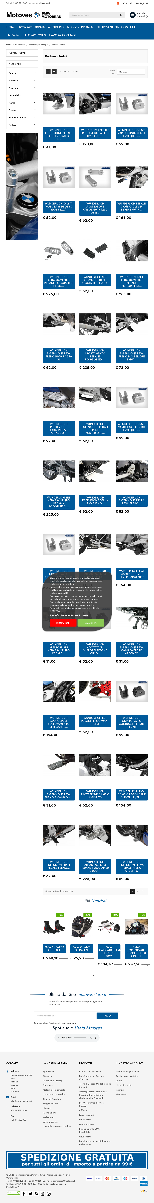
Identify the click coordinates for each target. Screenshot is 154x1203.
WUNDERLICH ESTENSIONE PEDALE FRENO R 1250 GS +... (58, 134)
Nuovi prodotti (86, 1115)
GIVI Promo (85, 1136)
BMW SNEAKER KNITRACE (54, 948)
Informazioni (49, 1112)
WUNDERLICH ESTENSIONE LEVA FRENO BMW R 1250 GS (59, 355)
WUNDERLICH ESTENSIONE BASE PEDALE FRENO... (59, 865)
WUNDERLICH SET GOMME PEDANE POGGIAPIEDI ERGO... (95, 280)
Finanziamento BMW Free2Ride (89, 1130)
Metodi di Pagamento (54, 1089)
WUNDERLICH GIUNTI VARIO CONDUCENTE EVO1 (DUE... (132, 133)
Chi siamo (48, 1085)
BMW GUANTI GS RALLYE (82, 948)
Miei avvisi (121, 1094)
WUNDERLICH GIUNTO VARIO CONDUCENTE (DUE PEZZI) (132, 722)
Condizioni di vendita (54, 1094)
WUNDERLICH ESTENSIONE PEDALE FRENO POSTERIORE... (95, 428)
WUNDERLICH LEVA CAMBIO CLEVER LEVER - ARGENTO (131, 574)
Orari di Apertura (52, 1099)
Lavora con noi (50, 1122)
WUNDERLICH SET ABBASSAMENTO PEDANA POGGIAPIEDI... (59, 502)
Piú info (54, 615)
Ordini (119, 1080)
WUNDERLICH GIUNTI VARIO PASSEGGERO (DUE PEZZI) (59, 207)
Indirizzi (120, 1089)
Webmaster (48, 1117)
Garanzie (47, 1076)
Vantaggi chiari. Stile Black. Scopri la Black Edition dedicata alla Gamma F (93, 1095)
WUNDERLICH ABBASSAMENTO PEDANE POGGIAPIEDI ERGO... (58, 281)
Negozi (47, 1108)
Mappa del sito (50, 1103)
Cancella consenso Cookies (57, 1126)
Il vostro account (129, 1063)
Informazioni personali (127, 1071)
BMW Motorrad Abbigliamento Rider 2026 (95, 1143)
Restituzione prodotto (127, 1076)
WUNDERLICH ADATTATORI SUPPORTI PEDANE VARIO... (95, 649)
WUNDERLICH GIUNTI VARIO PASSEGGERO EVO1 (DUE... (132, 427)
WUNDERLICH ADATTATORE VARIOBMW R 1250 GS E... (95, 208)
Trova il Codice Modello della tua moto (95, 1085)
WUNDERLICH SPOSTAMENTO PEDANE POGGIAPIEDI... (95, 355)
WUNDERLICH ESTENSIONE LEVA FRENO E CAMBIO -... (59, 794)
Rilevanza (131, 72)
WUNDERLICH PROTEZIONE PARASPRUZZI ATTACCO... (59, 428)
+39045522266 (19, 1110)
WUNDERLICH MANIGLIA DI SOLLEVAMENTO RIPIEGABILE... (59, 722)
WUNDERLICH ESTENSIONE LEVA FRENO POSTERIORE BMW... (132, 355)
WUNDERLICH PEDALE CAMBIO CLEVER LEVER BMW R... (131, 207)
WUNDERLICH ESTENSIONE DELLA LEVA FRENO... (95, 501)
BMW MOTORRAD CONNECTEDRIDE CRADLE (137, 951)
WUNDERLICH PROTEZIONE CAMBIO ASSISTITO (95, 794)
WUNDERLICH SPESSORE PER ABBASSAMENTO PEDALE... (59, 649)
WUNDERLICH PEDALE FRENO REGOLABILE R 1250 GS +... (95, 133)
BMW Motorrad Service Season (91, 1104)
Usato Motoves (86, 1124)
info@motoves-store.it (21, 1101)
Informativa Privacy (52, 1080)
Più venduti (85, 1119)
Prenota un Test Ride (90, 1071)
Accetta (91, 623)
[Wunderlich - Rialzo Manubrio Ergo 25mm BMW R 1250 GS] (22, 186)
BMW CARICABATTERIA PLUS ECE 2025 (110, 951)
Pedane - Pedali (17, 52)
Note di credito (124, 1085)
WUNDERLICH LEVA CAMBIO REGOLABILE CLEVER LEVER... (132, 794)
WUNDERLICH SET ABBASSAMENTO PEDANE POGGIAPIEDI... (131, 281)
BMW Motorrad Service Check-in (91, 1078)
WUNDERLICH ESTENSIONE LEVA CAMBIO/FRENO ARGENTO (132, 649)
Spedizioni (48, 1071)
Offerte (83, 1110)
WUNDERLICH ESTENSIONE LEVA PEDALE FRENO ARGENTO (132, 866)
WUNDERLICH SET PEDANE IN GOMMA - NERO (95, 721)
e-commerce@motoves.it (39, 3)
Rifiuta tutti (63, 623)
